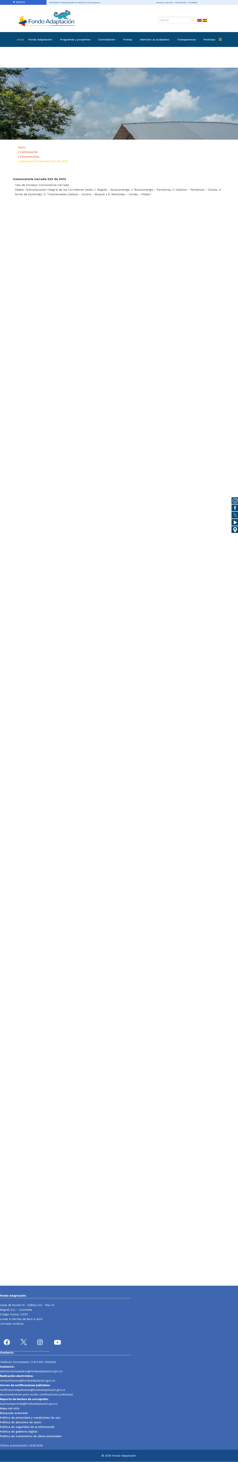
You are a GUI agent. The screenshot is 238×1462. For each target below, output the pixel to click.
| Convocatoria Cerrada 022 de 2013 (43, 161)
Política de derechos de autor (20, 1422)
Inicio (20, 39)
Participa (209, 39)
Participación (180, 2)
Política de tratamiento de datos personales (31, 1436)
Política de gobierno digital (18, 1431)
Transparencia (186, 39)
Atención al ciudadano (154, 39)
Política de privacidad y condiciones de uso (30, 1417)
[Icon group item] (7, 1342)
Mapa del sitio (9, 1408)
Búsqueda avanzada (14, 1413)
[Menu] (220, 39)
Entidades (192, 2)
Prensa (127, 39)
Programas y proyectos (75, 39)
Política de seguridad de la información (27, 1427)
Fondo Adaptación (40, 39)
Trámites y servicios (164, 2)
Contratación (106, 39)
